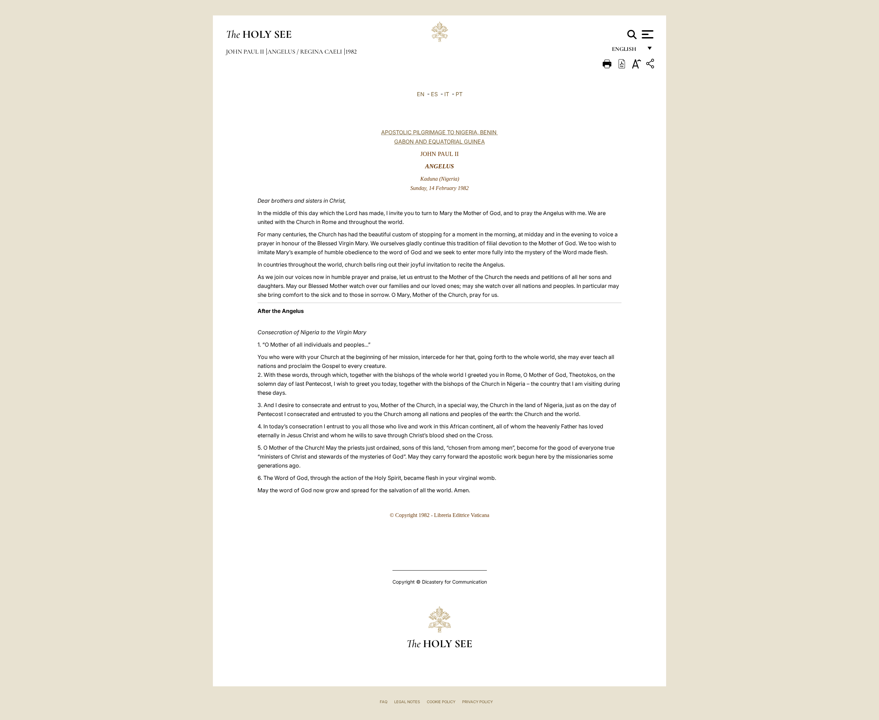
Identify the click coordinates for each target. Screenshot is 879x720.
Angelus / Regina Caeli (305, 51)
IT (446, 94)
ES (434, 94)
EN (420, 94)
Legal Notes (407, 701)
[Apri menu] (646, 34)
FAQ (383, 701)
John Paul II (245, 51)
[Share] (651, 65)
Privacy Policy (477, 701)
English (627, 50)
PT (459, 94)
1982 (351, 51)
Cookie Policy (441, 701)
